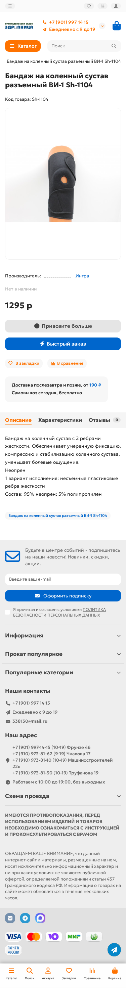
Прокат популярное (33, 654)
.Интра (82, 276)
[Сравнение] (102, 6)
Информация (24, 635)
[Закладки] (89, 6)
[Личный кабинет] (116, 6)
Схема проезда (27, 796)
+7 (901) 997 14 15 (68, 22)
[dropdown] (10, 6)
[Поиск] (114, 46)
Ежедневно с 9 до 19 (72, 29)
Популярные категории (39, 672)
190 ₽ (95, 385)
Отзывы (103, 420)
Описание (18, 420)
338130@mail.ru (29, 721)
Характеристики (60, 420)
